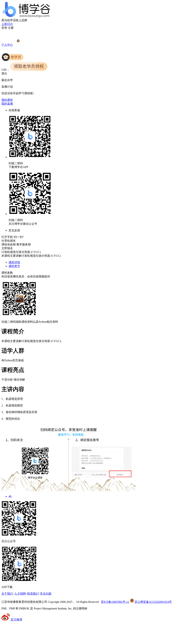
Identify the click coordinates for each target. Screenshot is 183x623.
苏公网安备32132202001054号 (153, 601)
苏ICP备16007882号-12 (115, 601)
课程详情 (14, 262)
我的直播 (7, 103)
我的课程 (7, 99)
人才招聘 (20, 593)
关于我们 (7, 593)
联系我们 (33, 593)
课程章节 (14, 266)
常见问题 (45, 593)
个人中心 (7, 44)
